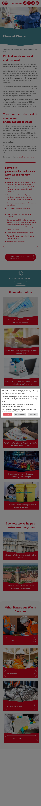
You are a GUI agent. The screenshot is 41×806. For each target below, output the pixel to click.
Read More (33, 414)
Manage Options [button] (20, 414)
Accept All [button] (8, 414)
